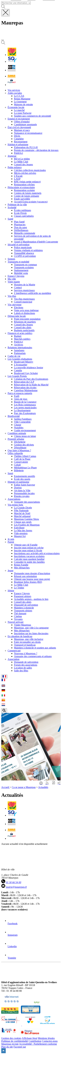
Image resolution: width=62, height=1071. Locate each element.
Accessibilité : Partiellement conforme (38, 1044)
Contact (18, 287)
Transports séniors (23, 610)
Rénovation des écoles (25, 387)
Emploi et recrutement (19, 118)
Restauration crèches (24, 184)
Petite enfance (15, 167)
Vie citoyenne (14, 304)
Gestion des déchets (24, 444)
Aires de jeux (20, 399)
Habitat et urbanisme (18, 144)
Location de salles (23, 667)
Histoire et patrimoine (18, 482)
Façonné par (20, 1046)
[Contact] (11, 76)
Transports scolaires (24, 267)
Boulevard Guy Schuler (26, 373)
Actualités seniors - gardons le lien (31, 599)
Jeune (10, 570)
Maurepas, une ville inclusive (28, 639)
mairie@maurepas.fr (16, 887)
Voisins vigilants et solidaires (28, 250)
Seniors (11, 259)
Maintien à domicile (24, 607)
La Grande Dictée (23, 507)
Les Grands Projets (17, 376)
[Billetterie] (12, 70)
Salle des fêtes (21, 670)
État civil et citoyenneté (19, 127)
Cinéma (18, 616)
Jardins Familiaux (23, 419)
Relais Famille (21, 564)
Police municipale (23, 247)
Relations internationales (20, 347)
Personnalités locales (24, 493)
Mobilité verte (21, 273)
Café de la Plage (22, 459)
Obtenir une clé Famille (26, 544)
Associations (14, 499)
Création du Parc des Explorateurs (31, 379)
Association (13, 659)
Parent (11, 542)
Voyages (18, 619)
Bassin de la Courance (25, 401)
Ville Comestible (22, 421)
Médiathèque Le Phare (25, 467)
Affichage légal (29, 1038)
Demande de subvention (26, 662)
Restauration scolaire (24, 190)
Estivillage (19, 527)
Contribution (35, 1041)
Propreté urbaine (16, 439)
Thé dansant (20, 613)
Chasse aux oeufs (22, 522)
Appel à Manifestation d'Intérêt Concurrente (36, 241)
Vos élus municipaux (24, 299)
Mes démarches (22, 567)
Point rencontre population (27, 319)
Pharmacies (19, 224)
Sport (10, 473)
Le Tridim (19, 587)
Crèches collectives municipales (30, 170)
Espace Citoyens (16, 276)
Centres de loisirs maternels (27, 193)
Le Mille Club (21, 161)
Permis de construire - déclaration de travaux (36, 150)
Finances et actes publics (20, 333)
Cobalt (17, 464)
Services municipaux (24, 290)
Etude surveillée (22, 198)
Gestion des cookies (11, 1038)
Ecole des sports (22, 479)
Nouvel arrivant (15, 622)
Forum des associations (25, 665)
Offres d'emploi (22, 121)
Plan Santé (19, 221)
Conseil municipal (23, 301)
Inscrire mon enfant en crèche (29, 547)
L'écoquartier (20, 364)
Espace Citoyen (22, 593)
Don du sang (20, 227)
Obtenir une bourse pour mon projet (32, 579)
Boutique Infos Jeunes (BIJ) (28, 582)
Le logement (20, 101)
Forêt (16, 396)
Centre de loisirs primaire (26, 196)
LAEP (17, 178)
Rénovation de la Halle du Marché (31, 384)
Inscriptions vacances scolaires (29, 556)
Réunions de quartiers (25, 321)
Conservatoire (21, 462)
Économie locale (16, 107)
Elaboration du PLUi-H (26, 147)
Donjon (18, 487)
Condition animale (17, 433)
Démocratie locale (17, 316)
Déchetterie (19, 442)
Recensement (20, 141)
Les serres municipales (25, 407)
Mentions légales (46, 1038)
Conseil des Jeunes (23, 164)
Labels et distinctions (24, 313)
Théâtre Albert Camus (25, 456)
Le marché (19, 110)
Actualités (43, 787)
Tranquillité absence (24, 253)
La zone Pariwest (22, 113)
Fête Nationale (21, 510)
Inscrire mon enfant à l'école (28, 550)
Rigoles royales (21, 496)
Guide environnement (25, 430)
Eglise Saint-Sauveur (24, 484)
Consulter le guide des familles (29, 562)
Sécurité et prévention (18, 244)
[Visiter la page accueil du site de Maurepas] (23, 36)
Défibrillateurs (21, 230)
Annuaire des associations (27, 502)
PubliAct (18, 153)
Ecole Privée (20, 213)
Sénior (11, 590)
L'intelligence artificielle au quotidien (32, 293)
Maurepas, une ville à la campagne (31, 627)
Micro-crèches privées (25, 173)
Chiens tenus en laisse (25, 436)
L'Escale (18, 176)
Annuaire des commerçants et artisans (33, 656)
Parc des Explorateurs (25, 413)
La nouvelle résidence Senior (28, 367)
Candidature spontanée (25, 124)
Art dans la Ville (22, 490)
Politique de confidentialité (14, 1041)
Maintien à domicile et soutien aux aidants (35, 647)
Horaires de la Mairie (24, 284)
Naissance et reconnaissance (28, 133)
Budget (17, 336)
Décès (17, 136)
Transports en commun (25, 264)
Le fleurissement (22, 410)
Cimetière (19, 138)
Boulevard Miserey (23, 361)
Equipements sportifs (24, 476)
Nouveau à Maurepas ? (25, 653)
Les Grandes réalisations (20, 359)
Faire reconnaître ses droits (27, 642)
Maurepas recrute (10, 1044)
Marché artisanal (22, 516)
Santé (10, 218)
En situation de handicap (20, 636)
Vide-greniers (21, 533)
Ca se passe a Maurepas (24, 787)
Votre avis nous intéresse (26, 310)
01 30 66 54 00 (13, 882)
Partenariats (20, 353)
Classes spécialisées (24, 216)
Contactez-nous (50, 1041)
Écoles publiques (22, 210)
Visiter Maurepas (22, 625)
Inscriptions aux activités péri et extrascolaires (37, 553)
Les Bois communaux (25, 404)
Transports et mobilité (18, 261)
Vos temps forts (15, 504)
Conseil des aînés (22, 327)
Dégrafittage (20, 447)
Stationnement (21, 270)
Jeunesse (12, 156)
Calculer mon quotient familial (29, 559)
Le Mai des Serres (23, 530)
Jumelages (19, 350)
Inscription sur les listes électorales (31, 633)
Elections (18, 307)
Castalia (18, 370)
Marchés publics (22, 339)
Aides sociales (15, 93)
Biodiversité (14, 416)
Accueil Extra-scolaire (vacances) (31, 201)
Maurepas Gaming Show (26, 519)
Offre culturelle (15, 453)
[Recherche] (3, 43)
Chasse (17, 424)
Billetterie (19, 470)
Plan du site (7, 1046)
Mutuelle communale (24, 233)
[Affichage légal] (12, 84)
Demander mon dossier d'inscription (32, 573)
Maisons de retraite (23, 104)
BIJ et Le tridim (22, 158)
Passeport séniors (22, 596)
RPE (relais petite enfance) (27, 181)
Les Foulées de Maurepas (27, 524)
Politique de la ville (17, 204)
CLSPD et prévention (25, 256)
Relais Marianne (22, 98)
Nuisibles (18, 427)
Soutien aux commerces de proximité (32, 116)
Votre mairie (14, 281)
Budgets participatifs (24, 330)
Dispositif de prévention (26, 604)
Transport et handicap (25, 645)
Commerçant (14, 650)
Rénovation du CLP (24, 381)
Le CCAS (19, 96)
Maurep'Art (20, 536)
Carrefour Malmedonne (26, 390)
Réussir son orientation (25, 576)
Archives (18, 344)
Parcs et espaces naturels (20, 393)
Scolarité (12, 207)
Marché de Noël (22, 513)
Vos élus (12, 296)
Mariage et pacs (22, 130)
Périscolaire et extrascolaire (21, 187)
